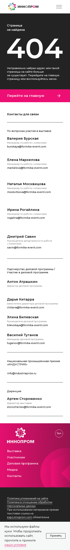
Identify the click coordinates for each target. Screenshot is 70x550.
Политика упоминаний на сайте (27, 498)
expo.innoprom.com (19, 517)
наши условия (15, 545)
